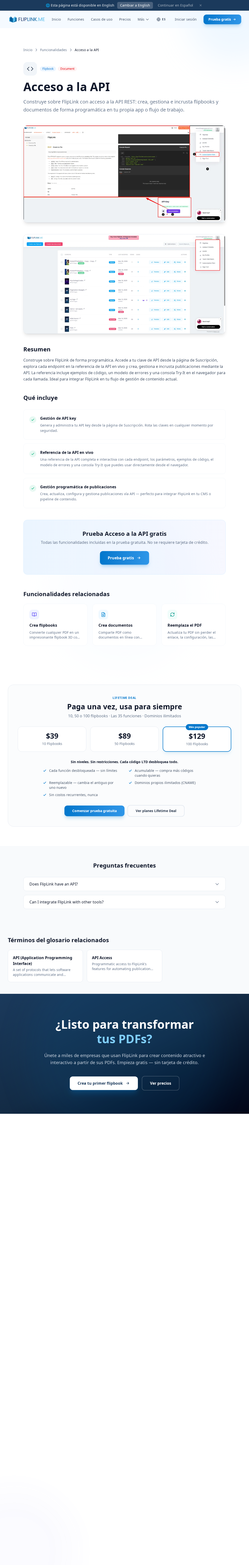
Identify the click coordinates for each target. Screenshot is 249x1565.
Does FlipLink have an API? (53, 884)
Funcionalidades (53, 49)
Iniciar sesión (186, 19)
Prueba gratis (219, 19)
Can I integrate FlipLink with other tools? (66, 902)
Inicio (56, 19)
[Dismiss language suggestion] (200, 5)
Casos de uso (101, 19)
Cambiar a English (135, 5)
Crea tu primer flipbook (100, 1083)
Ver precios (160, 1083)
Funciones (76, 19)
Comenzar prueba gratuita (94, 810)
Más (141, 19)
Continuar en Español (175, 5)
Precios (125, 19)
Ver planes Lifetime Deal (156, 810)
